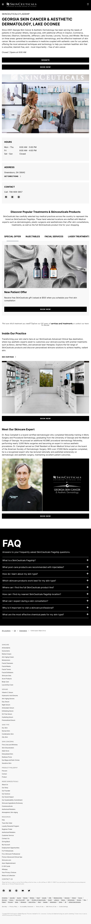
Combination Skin (8, 734)
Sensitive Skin (6, 763)
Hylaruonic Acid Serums (10, 695)
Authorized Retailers (8, 809)
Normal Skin (6, 731)
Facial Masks (6, 666)
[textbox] (45, 324)
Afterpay (5, 869)
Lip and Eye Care (7, 685)
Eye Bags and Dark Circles (10, 760)
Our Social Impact (8, 797)
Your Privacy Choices (9, 872)
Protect (4, 777)
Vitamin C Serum (7, 692)
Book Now (45, 67)
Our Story (5, 788)
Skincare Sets (6, 675)
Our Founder (6, 791)
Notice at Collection (8, 875)
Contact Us (5, 838)
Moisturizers (6, 660)
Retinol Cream (6, 654)
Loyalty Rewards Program (10, 826)
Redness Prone (7, 757)
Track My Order (7, 823)
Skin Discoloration (8, 748)
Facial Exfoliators (7, 672)
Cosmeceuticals (7, 806)
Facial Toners (6, 669)
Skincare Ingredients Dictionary (12, 803)
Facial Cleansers (7, 663)
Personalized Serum (8, 720)
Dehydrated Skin (7, 754)
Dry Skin (5, 728)
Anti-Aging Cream (8, 657)
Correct (4, 774)
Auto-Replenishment (9, 863)
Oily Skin (5, 737)
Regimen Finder (7, 829)
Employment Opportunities (10, 848)
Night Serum (6, 705)
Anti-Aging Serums (8, 698)
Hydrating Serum (7, 717)
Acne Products (7, 679)
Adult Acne (5, 751)
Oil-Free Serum (7, 714)
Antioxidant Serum (8, 708)
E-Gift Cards (6, 866)
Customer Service (8, 835)
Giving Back (6, 841)
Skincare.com (6, 860)
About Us (5, 784)
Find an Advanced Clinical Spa (12, 857)
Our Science (6, 794)
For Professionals (7, 851)
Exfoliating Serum (7, 711)
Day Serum (5, 702)
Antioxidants (6, 648)
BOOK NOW (45, 309)
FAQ (3, 820)
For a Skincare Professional (11, 854)
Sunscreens (6, 651)
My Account (6, 845)
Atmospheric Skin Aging (10, 812)
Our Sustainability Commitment (12, 800)
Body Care (5, 682)
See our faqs (8, 357)
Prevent (4, 771)
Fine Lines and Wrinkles (10, 745)
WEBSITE (45, 60)
